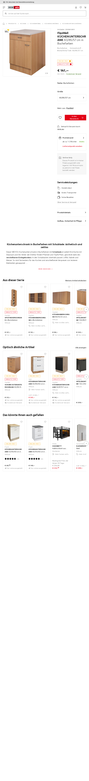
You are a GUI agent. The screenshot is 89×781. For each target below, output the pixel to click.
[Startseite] (4, 24)
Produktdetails (64, 212)
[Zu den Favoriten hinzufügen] (60, 117)
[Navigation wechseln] (4, 7)
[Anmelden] (76, 7)
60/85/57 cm (65, 97)
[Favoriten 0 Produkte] (80, 7)
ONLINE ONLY (63, 61)
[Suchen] (5, 13)
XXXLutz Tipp (63, 64)
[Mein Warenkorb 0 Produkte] (85, 7)
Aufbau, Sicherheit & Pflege (69, 221)
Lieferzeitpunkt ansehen (72, 146)
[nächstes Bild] (86, 309)
